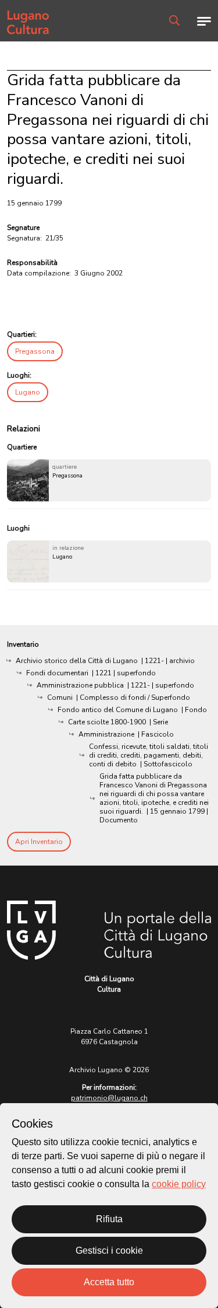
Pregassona (35, 351)
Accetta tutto (109, 1282)
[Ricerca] (174, 20)
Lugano (27, 392)
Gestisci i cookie (109, 1250)
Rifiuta (109, 1219)
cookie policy (179, 1184)
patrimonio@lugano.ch (109, 1098)
